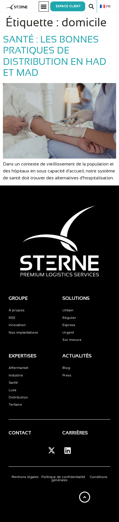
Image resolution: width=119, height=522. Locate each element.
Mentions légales (25, 477)
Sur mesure (71, 339)
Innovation (17, 325)
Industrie (16, 375)
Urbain (67, 310)
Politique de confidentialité (63, 477)
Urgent (68, 332)
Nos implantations (23, 332)
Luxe (12, 390)
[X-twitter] (51, 450)
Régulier (69, 317)
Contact (20, 432)
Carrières (75, 432)
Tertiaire (15, 404)
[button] (44, 6)
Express (68, 325)
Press (66, 375)
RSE (12, 317)
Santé (13, 382)
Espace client (68, 6)
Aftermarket (18, 368)
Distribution (18, 397)
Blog (66, 368)
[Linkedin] (67, 450)
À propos (17, 310)
